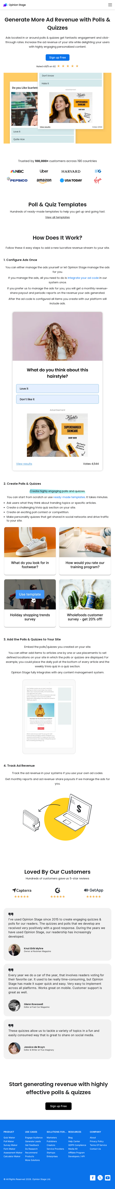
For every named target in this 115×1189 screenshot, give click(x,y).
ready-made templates (69, 497)
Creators (51, 1145)
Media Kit (73, 1149)
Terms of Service (98, 1145)
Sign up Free (57, 57)
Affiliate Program (76, 1152)
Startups (51, 1152)
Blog (70, 1137)
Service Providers (55, 1149)
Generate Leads (33, 1141)
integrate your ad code (83, 278)
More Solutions (32, 1160)
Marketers (52, 1137)
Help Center (74, 1141)
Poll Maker (9, 1141)
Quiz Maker (9, 1137)
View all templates (57, 217)
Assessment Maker (13, 1152)
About (93, 1137)
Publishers (52, 1141)
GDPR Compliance (77, 1145)
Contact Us (95, 1149)
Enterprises (52, 1156)
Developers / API (76, 1156)
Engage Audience (34, 1137)
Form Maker (9, 1149)
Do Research (31, 1149)
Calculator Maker (12, 1156)
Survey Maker (10, 1145)
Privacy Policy (97, 1141)
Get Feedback (32, 1145)
